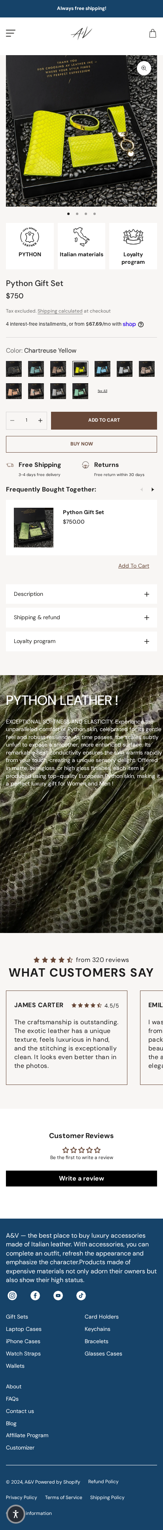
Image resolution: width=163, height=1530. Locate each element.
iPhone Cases (23, 1341)
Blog (11, 1423)
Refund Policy (103, 1481)
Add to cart (104, 420)
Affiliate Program (27, 1435)
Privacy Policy (21, 1497)
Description (28, 593)
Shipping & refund (37, 617)
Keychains (97, 1328)
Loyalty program (34, 641)
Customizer (20, 1447)
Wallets (15, 1365)
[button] (15, 1514)
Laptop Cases (24, 1328)
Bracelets (96, 1341)
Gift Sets (17, 1316)
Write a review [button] (81, 1178)
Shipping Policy (107, 1497)
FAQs (12, 1398)
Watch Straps (23, 1353)
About (13, 1386)
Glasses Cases (103, 1353)
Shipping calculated (60, 311)
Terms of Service (63, 1497)
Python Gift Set (83, 512)
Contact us (20, 1411)
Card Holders (102, 1316)
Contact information (29, 1513)
